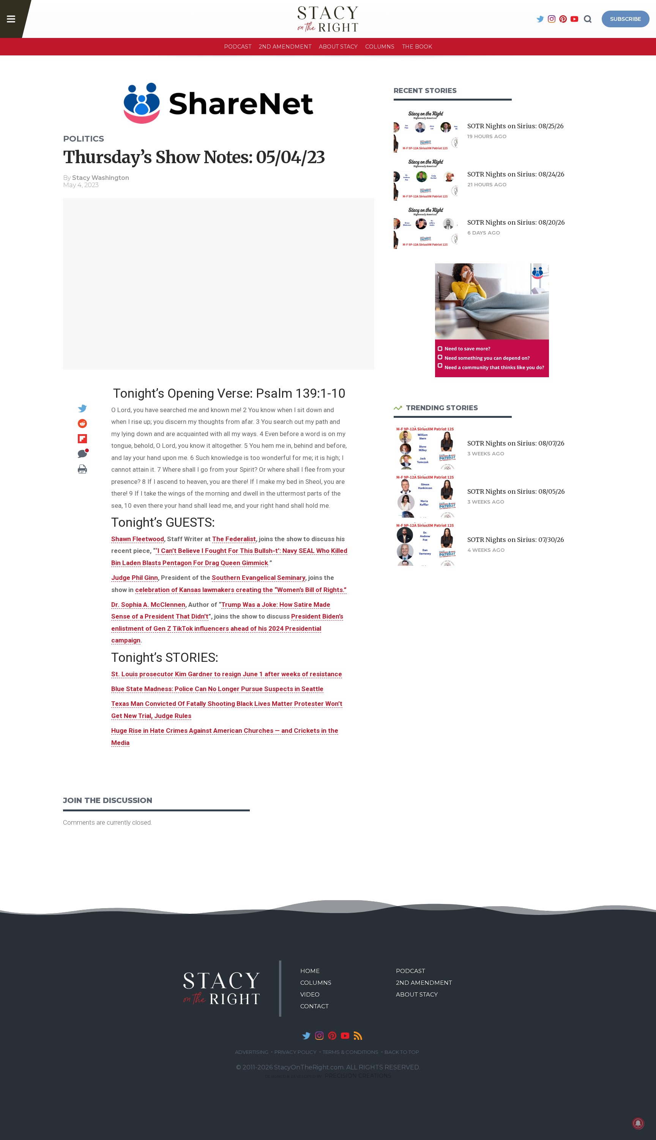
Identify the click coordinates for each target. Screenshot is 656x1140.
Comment (82, 453)
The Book (417, 46)
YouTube (574, 19)
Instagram (551, 19)
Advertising (251, 1052)
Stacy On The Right (221, 989)
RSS (358, 1035)
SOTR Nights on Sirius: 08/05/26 (516, 491)
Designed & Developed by (328, 1076)
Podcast (237, 46)
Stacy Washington (100, 177)
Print (82, 469)
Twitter (540, 19)
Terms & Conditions (350, 1052)
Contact (314, 1006)
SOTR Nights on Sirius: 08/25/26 (515, 126)
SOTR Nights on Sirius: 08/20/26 (516, 222)
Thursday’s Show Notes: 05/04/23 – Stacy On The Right (328, 19)
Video (310, 994)
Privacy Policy (295, 1052)
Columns (379, 46)
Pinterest (563, 19)
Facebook (529, 19)
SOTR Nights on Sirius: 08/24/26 (516, 174)
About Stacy (338, 46)
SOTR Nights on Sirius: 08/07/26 (516, 443)
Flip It (82, 438)
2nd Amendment (285, 46)
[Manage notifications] (638, 1123)
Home (310, 971)
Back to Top (402, 1052)
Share (82, 393)
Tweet (82, 408)
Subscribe (625, 19)
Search (587, 19)
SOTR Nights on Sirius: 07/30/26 (515, 539)
